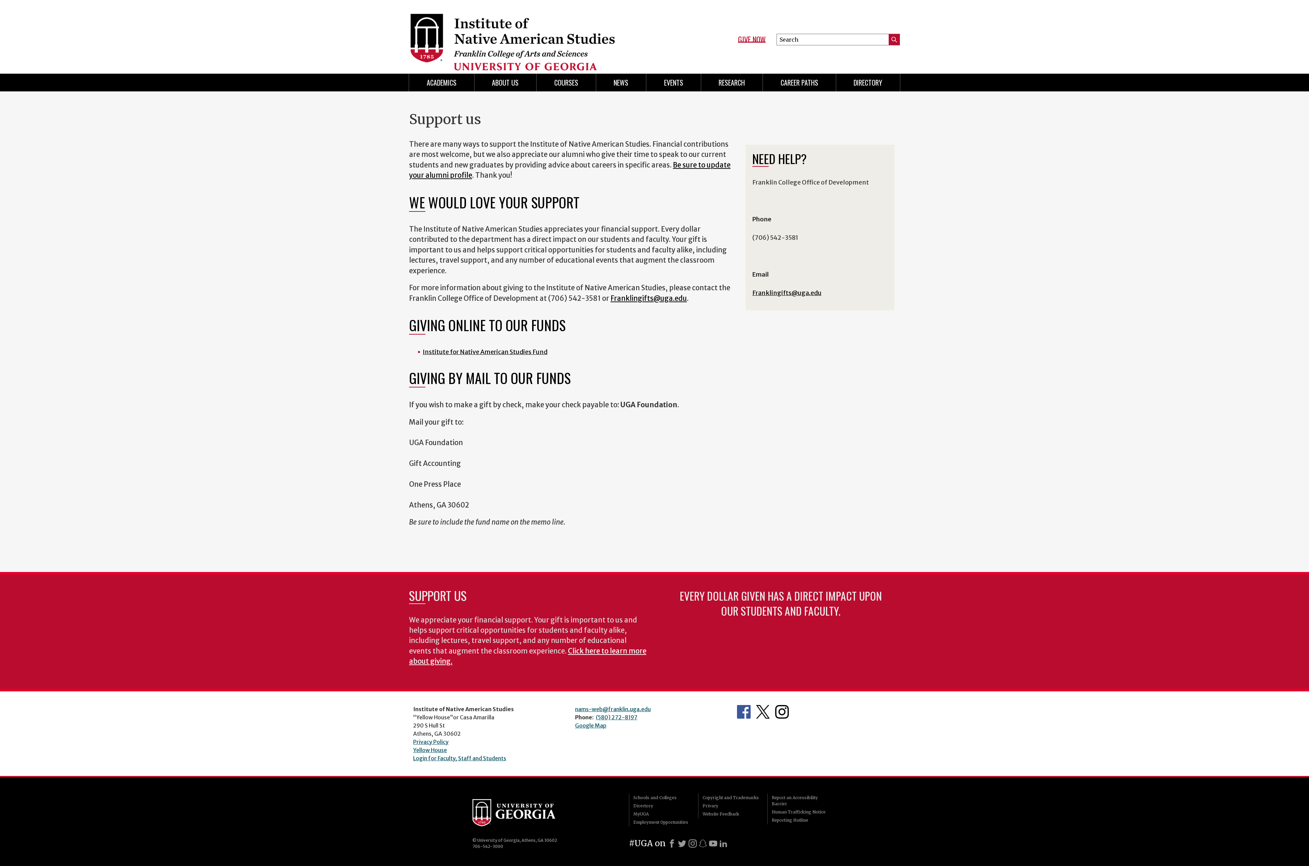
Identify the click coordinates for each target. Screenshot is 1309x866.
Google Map (590, 725)
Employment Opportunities (660, 822)
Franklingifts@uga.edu (649, 298)
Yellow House (430, 750)
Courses (566, 82)
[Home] (528, 34)
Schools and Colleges (655, 797)
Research (732, 82)
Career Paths (799, 82)
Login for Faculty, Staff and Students (459, 758)
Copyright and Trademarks (731, 797)
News (621, 82)
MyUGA (641, 814)
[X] (682, 843)
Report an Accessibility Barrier (795, 800)
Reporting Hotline (790, 820)
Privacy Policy (431, 741)
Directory (643, 805)
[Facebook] (672, 843)
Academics (441, 82)
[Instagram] (693, 843)
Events (673, 82)
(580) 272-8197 (616, 717)
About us (505, 82)
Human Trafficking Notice (799, 811)
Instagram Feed (782, 712)
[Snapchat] (703, 843)
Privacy (710, 805)
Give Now (752, 39)
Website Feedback (721, 814)
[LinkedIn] (723, 843)
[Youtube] (713, 843)
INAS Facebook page (744, 712)
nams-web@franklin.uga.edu (613, 709)
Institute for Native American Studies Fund (485, 352)
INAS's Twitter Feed (763, 712)
